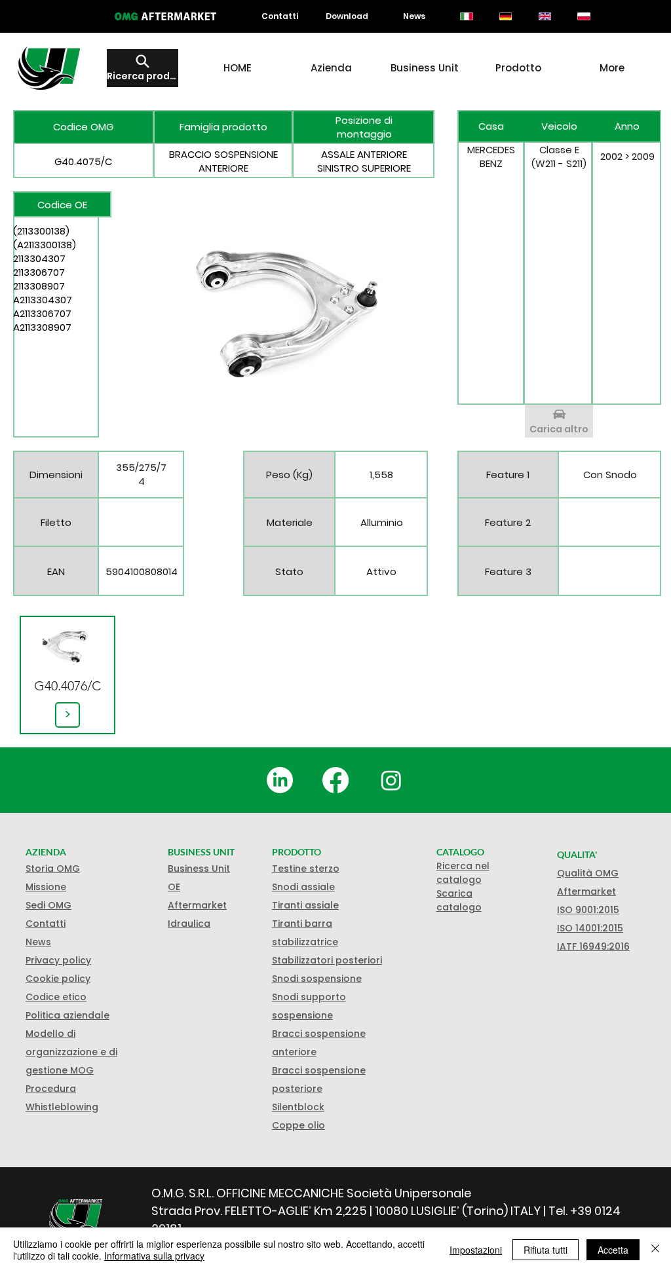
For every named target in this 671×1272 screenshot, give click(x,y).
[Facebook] (335, 780)
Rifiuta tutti (545, 1249)
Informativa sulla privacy (154, 1255)
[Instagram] (391, 780)
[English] (544, 16)
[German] (505, 16)
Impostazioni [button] (476, 1249)
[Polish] (584, 16)
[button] (58, 978)
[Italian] (467, 16)
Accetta (613, 1249)
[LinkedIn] (280, 780)
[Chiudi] (655, 1250)
